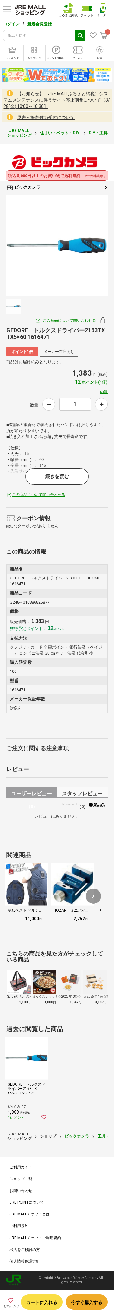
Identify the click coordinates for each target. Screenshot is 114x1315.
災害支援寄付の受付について (46, 117)
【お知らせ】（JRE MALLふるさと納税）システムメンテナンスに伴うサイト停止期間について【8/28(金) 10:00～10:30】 (56, 100)
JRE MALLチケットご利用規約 (35, 1238)
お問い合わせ (21, 1190)
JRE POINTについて (27, 1202)
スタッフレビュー (82, 794)
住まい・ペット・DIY (60, 132)
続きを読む (57, 476)
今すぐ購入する (86, 1302)
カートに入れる (41, 1302)
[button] (93, 896)
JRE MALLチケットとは (30, 1214)
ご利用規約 (19, 1226)
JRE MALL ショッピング (19, 132)
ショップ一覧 (21, 1179)
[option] (57, 245)
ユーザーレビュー (31, 794)
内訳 (104, 392)
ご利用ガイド (21, 1167)
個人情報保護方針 (25, 1261)
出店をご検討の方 (25, 1249)
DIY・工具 (99, 132)
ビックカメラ (27, 187)
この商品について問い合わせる (69, 320)
